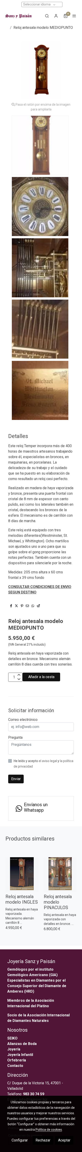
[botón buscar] (47, 16)
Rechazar (43, 1140)
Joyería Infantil (20, 1055)
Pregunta (15, 737)
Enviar (16, 779)
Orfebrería (17, 1060)
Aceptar (64, 1140)
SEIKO (12, 1038)
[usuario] (56, 16)
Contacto (15, 1065)
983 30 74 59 (33, 1094)
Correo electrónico (23, 719)
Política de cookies (49, 1129)
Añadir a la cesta (41, 677)
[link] (18, 16)
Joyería (13, 1049)
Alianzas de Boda (22, 1044)
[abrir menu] (74, 16)
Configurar (20, 1140)
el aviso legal (48, 761)
